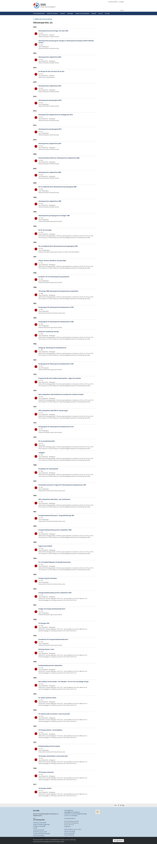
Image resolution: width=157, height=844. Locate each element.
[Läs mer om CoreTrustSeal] (97, 812)
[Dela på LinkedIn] (123, 805)
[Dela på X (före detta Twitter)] (121, 805)
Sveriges (40, 833)
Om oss (100, 13)
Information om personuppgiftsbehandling (75, 814)
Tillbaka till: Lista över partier (43, 19)
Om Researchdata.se (69, 818)
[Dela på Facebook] (118, 805)
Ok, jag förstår (118, 840)
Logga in (122, 10)
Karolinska (38, 826)
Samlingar (70, 13)
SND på (66, 829)
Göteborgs (39, 822)
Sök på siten (111, 2)
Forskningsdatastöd (39, 13)
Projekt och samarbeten (82, 13)
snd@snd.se (67, 826)
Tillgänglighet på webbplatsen (72, 812)
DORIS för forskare (52, 13)
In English (121, 2)
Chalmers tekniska (40, 824)
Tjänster (62, 13)
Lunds (37, 830)
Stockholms (39, 832)
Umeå (37, 835)
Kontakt (107, 13)
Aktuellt (94, 13)
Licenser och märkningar (70, 815)
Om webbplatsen (68, 810)
